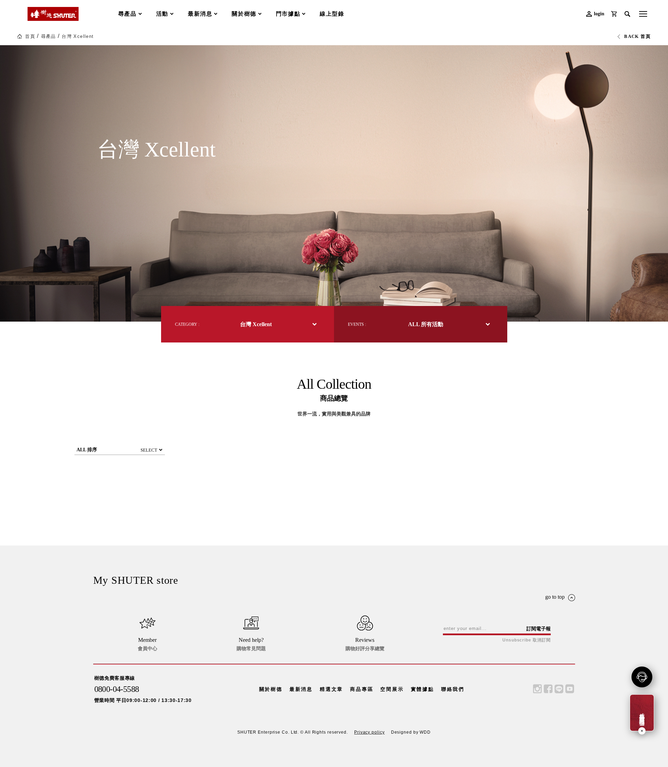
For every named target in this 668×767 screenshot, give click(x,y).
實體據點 (422, 689)
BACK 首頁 (637, 36)
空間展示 (392, 689)
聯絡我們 (452, 689)
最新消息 (301, 689)
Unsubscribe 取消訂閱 (526, 640)
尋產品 (48, 36)
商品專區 (361, 689)
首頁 (30, 36)
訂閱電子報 (538, 628)
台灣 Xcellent (78, 36)
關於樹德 (271, 689)
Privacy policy (369, 732)
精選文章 (331, 689)
